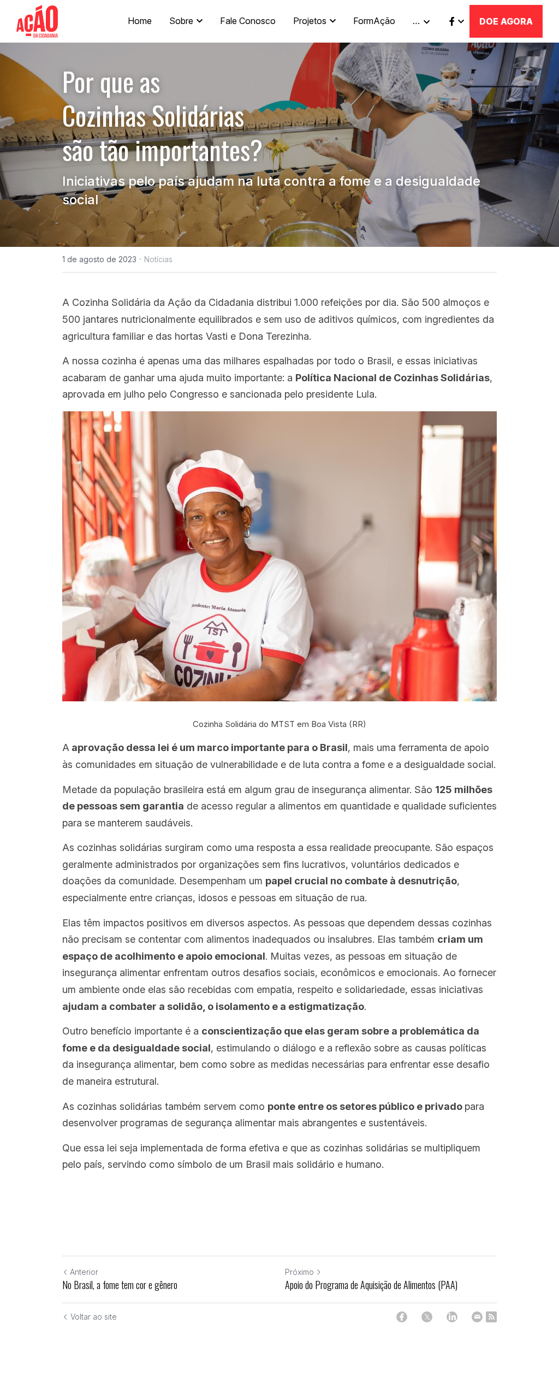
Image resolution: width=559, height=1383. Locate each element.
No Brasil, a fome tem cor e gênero (119, 1285)
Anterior (84, 1271)
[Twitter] (426, 1316)
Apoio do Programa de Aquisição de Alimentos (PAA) (371, 1285)
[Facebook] (401, 1316)
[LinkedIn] (452, 1316)
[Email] (477, 1316)
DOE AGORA (506, 21)
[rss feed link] (491, 1316)
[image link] (37, 20)
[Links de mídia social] (452, 21)
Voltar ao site (93, 1316)
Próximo (299, 1271)
